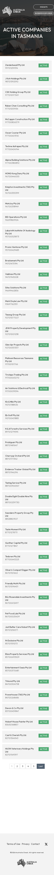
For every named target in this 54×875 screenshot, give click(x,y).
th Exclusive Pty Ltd (26, 642)
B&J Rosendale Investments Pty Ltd (26, 600)
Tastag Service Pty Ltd (26, 484)
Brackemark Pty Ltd (26, 262)
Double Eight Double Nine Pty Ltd (26, 499)
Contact (35, 843)
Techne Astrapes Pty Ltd (26, 148)
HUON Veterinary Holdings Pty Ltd (26, 751)
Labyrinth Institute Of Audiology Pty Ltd (26, 233)
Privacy (26, 843)
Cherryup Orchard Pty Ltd (26, 457)
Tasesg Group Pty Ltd (26, 316)
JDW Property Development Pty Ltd (26, 331)
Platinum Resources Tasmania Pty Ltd (26, 361)
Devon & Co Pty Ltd (26, 709)
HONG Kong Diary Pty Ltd (26, 175)
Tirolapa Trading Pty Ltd (26, 376)
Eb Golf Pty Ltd (26, 417)
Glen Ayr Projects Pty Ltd (26, 346)
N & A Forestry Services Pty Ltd (26, 430)
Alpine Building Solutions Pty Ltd (26, 161)
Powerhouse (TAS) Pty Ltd (26, 696)
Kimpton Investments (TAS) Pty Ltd (26, 190)
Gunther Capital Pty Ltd (26, 544)
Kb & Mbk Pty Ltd (26, 403)
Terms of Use (13, 843)
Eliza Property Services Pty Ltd (26, 655)
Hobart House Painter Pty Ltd (26, 723)
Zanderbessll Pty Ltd (26, 66)
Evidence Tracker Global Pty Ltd (26, 471)
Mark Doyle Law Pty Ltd (26, 302)
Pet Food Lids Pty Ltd (26, 615)
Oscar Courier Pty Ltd (26, 134)
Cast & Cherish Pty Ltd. (26, 737)
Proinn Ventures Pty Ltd (26, 248)
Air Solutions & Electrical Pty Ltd (26, 390)
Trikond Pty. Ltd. (26, 682)
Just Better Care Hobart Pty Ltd (26, 628)
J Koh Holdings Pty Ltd (26, 80)
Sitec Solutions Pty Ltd (26, 289)
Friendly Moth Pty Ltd (26, 585)
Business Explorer (43, 13)
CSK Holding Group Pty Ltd (26, 93)
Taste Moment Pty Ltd (26, 531)
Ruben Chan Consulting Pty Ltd (26, 107)
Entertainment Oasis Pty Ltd (26, 669)
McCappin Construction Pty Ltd (26, 121)
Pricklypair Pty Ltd (26, 444)
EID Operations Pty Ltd (26, 218)
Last (41, 766)
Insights (43, 7)
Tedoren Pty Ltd (26, 558)
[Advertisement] (27, 806)
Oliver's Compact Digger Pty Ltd (26, 571)
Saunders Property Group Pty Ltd (26, 516)
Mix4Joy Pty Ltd (26, 205)
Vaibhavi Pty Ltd (26, 275)
